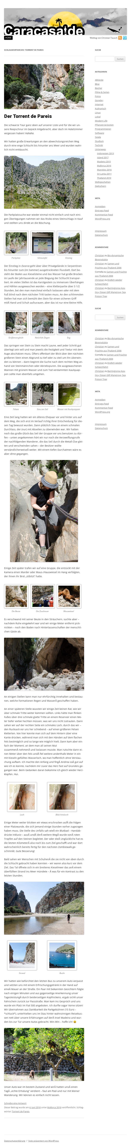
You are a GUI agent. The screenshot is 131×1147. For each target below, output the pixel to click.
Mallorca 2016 (54, 1107)
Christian (99, 255)
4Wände (99, 79)
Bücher (98, 88)
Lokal (97, 116)
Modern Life (101, 120)
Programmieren (103, 128)
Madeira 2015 (104, 161)
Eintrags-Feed (102, 210)
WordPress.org (102, 218)
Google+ (99, 100)
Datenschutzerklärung (14, 1140)
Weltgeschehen (103, 181)
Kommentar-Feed (104, 214)
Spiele (98, 137)
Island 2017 (102, 157)
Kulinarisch (100, 108)
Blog (97, 84)
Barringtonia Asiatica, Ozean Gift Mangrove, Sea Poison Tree (110, 292)
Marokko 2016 (104, 169)
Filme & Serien (102, 92)
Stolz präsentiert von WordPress (43, 1140)
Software (99, 133)
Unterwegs (100, 149)
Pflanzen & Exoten (104, 124)
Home (8, 37)
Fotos (98, 96)
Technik (99, 145)
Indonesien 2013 (105, 153)
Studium (99, 141)
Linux (98, 112)
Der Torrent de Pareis (28, 116)
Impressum (101, 230)
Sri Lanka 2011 (104, 173)
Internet (99, 104)
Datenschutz (101, 235)
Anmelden (100, 206)
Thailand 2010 (104, 177)
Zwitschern (100, 186)
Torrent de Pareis (20, 1111)
